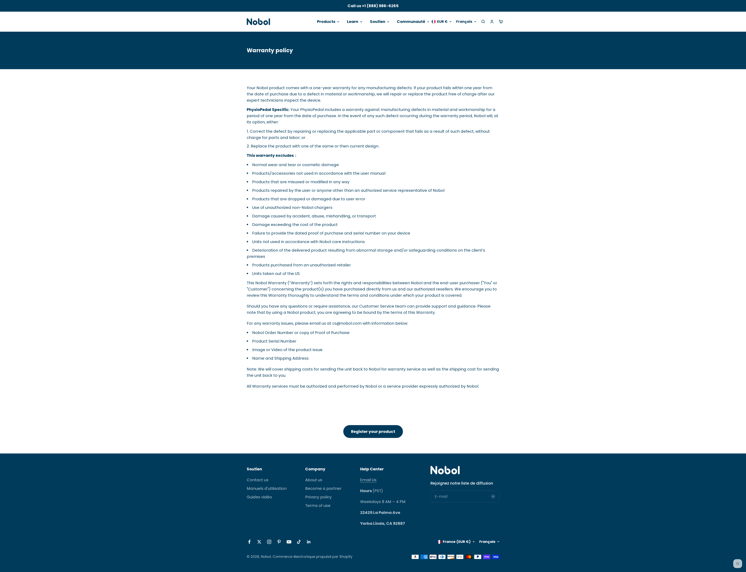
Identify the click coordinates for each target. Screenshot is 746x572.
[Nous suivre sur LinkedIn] (308, 541)
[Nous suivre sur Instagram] (269, 541)
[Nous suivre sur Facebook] (249, 541)
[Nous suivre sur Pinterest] (279, 541)
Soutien (377, 21)
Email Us (368, 480)
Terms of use (317, 505)
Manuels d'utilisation (267, 488)
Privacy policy (318, 497)
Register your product (373, 431)
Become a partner (323, 488)
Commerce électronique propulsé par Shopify (312, 556)
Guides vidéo (259, 497)
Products (326, 21)
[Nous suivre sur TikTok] (299, 541)
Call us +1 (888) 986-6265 (373, 6)
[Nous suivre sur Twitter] (259, 541)
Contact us (257, 480)
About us (313, 480)
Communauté (411, 21)
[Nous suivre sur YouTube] (289, 541)
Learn (352, 21)
